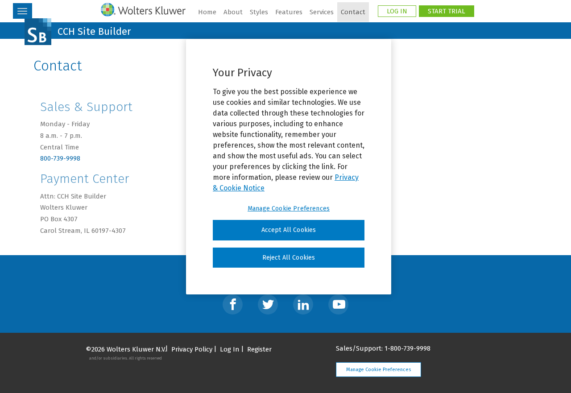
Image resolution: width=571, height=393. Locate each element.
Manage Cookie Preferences (378, 369)
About (233, 12)
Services (322, 12)
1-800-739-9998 (407, 348)
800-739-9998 (60, 158)
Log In (397, 11)
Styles (259, 12)
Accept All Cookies (288, 230)
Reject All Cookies (288, 257)
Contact (353, 12)
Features (288, 12)
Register (259, 349)
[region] (288, 166)
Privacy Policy (191, 349)
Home (207, 12)
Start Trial (446, 11)
